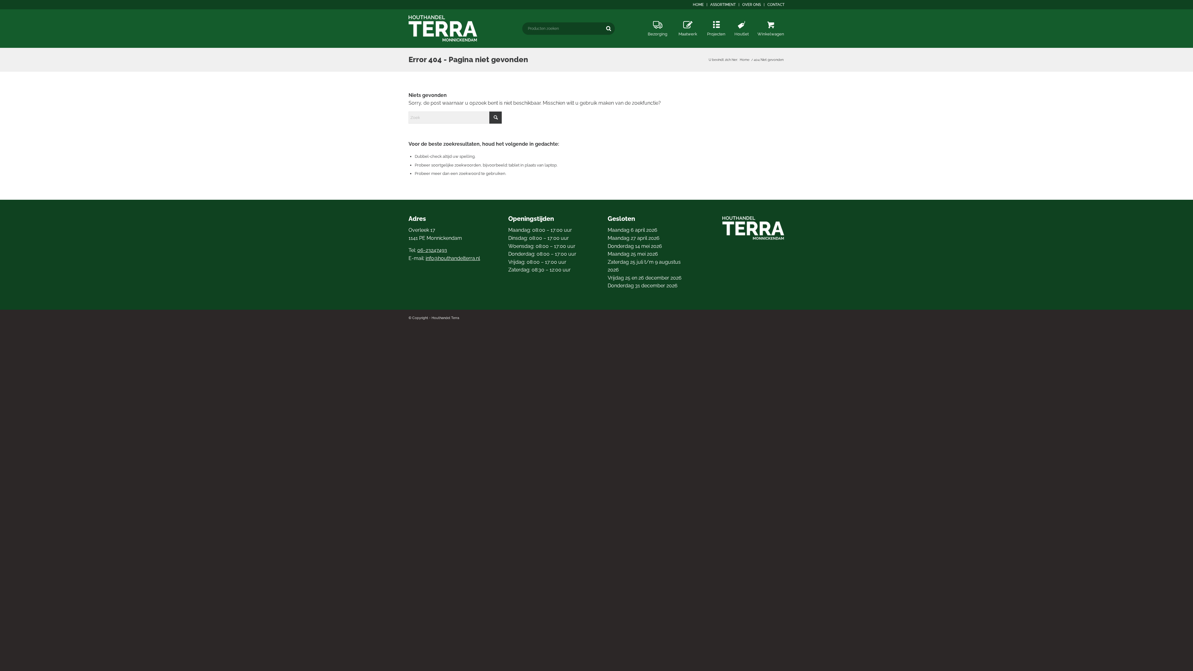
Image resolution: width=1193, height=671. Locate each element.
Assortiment (723, 4)
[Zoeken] (608, 28)
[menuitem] (698, 4)
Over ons (751, 4)
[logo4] (443, 28)
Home (698, 4)
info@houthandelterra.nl (453, 258)
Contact (775, 4)
